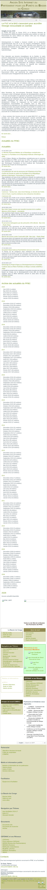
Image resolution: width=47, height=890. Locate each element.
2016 (3, 375)
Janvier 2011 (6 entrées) (10, 523)
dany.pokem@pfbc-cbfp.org (9, 867)
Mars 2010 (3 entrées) (10, 543)
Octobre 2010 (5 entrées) (11, 532)
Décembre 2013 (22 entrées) (12, 453)
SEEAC (28, 695)
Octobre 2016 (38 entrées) (11, 381)
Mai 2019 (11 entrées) (10, 314)
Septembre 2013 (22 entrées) (12, 458)
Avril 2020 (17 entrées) (10, 293)
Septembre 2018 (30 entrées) (12, 332)
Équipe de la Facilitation (10, 781)
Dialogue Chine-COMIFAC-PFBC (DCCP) (11, 705)
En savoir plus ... (7, 133)
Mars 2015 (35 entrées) (10, 419)
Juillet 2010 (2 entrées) (10, 537)
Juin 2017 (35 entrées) (10, 363)
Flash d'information (32, 640)
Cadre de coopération (9, 752)
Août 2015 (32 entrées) (10, 409)
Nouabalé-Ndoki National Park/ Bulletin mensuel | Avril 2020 (20, 250)
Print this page (33, 881)
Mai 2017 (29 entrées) (10, 365)
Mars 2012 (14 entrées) (10, 494)
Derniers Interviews (9, 684)
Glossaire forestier (8, 653)
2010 (3, 526)
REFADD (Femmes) (32, 688)
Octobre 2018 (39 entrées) (11, 330)
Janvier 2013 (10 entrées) (11, 472)
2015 (3, 400)
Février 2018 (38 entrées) (11, 345)
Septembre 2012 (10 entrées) (12, 483)
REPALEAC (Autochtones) (34, 690)
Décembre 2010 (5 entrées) (11, 528)
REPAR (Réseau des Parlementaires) (32, 685)
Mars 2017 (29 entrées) (10, 368)
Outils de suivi (7, 635)
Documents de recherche (10, 826)
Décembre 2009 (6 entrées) (11, 551)
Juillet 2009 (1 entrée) (10, 560)
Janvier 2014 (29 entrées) (11, 447)
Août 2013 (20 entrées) (10, 460)
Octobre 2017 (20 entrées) (11, 356)
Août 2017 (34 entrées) (10, 359)
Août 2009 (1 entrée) (9, 559)
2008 (3, 574)
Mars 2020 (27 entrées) (10, 295)
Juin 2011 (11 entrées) (10, 514)
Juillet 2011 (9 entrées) (10, 512)
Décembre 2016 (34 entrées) (12, 377)
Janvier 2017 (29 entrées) (11, 372)
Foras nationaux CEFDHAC (34, 683)
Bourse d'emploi (31, 638)
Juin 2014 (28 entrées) (10, 438)
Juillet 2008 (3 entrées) (10, 586)
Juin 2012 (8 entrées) (9, 489)
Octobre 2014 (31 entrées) (11, 431)
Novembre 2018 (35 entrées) (12, 329)
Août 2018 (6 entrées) (10, 334)
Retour (4, 137)
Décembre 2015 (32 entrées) (12, 402)
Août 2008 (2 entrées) (10, 584)
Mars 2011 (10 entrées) (10, 519)
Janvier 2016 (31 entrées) (11, 397)
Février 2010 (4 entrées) (10, 544)
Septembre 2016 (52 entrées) (12, 383)
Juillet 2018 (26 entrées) (10, 336)
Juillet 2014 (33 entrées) (10, 436)
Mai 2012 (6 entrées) (9, 490)
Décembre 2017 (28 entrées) (12, 352)
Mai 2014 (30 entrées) (10, 440)
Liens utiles (6, 636)
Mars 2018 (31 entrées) (10, 343)
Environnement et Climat (10, 660)
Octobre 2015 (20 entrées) (11, 406)
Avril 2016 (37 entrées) (10, 392)
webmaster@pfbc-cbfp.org (9, 876)
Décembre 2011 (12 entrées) (12, 503)
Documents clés (7, 825)
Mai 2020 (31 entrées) (10, 291)
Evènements (30, 633)
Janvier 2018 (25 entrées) (11, 347)
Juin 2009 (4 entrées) (9, 562)
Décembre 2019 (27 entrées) (12, 303)
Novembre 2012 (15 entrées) (12, 480)
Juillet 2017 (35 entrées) (10, 361)
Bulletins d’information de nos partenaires (15, 765)
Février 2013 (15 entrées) (11, 471)
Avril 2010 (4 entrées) (10, 541)
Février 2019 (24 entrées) (11, 320)
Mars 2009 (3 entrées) (10, 568)
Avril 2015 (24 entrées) (10, 417)
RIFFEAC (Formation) (32, 694)
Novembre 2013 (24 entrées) (12, 454)
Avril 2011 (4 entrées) (9, 517)
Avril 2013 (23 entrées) (10, 467)
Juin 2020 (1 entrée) (9, 289)
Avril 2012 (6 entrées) (10, 492)
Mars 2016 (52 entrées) (10, 393)
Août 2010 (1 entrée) (9, 535)
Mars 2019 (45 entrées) (10, 318)
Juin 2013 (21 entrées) (10, 463)
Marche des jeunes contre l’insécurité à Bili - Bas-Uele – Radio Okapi (23, 236)
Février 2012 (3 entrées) (10, 496)
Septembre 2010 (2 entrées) (12, 533)
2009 (3, 549)
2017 (3, 350)
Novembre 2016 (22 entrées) (12, 379)
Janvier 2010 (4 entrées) (10, 546)
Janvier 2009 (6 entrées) (10, 571)
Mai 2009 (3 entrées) (9, 564)
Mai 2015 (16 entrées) (10, 415)
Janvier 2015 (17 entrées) (11, 422)
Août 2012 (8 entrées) (10, 485)
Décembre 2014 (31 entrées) (12, 427)
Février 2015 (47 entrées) (11, 420)
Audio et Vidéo (7, 686)
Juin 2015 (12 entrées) (10, 413)
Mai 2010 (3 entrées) (9, 539)
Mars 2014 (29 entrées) (10, 444)
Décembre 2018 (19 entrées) (12, 327)
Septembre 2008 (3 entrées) (12, 582)
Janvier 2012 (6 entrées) (10, 498)
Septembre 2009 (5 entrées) (12, 557)
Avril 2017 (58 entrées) (10, 366)
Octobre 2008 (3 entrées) (11, 580)
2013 (3, 450)
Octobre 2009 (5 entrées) (11, 555)
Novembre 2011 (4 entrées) (11, 505)
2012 (3, 475)
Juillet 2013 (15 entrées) (10, 462)
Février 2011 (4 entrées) (10, 521)
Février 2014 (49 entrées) (11, 445)
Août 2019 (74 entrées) (10, 311)
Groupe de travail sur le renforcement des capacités (11, 665)
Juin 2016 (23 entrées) (10, 388)
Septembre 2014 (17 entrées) (12, 433)
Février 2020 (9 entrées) (10, 296)
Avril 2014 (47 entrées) (10, 442)
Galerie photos (7, 688)
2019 (3, 301)
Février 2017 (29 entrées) (11, 370)
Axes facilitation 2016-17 (10, 649)
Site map (25, 881)
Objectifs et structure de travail (12, 750)
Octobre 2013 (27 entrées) (11, 456)
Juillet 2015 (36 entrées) (10, 411)
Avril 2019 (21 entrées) (10, 316)
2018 (3, 324)
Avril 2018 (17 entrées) (10, 341)
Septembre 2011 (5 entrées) (12, 508)
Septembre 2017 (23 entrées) (12, 357)
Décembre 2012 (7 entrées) (11, 478)
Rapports (28, 636)
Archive (5, 828)
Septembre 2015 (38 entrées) (12, 408)
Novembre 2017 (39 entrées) (12, 354)
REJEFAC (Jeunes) (32, 692)
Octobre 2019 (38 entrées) (11, 307)
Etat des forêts (7, 633)
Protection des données (14, 881)
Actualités (29, 635)
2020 (3, 287)
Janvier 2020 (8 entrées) (10, 298)
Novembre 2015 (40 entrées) (12, 404)
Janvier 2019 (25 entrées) (11, 321)
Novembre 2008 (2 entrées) (11, 578)
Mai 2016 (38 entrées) (10, 390)
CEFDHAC (29, 681)
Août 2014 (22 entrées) (10, 435)
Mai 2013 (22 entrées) (10, 465)
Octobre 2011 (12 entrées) (11, 507)
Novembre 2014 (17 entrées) (12, 429)
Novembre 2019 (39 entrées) (12, 305)
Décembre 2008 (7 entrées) (11, 577)
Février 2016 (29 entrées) (11, 395)
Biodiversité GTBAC (9, 708)
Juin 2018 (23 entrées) (10, 338)
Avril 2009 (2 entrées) (10, 566)
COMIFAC (6, 754)
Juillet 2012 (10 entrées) (10, 487)
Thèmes (5, 654)
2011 (3, 501)
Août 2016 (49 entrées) (10, 384)
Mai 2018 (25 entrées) (10, 339)
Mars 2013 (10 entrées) (10, 469)
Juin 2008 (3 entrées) (9, 587)
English (21, 742)
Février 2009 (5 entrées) (10, 569)
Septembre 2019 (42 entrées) (12, 309)
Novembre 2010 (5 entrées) (11, 530)
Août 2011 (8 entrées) (10, 510)
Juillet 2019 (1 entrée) (10, 312)
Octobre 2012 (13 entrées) (11, 481)
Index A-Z (6, 651)
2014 (3, 425)
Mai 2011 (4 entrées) (9, 516)
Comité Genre (7, 713)
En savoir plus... (7, 166)
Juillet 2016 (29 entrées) (10, 386)
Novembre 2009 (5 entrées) (11, 553)
